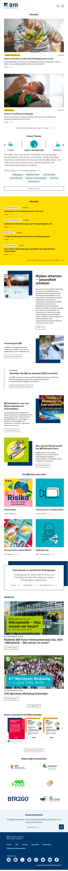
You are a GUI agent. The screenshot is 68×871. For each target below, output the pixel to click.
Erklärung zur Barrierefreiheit (16, 848)
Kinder (13, 585)
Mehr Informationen (43, 554)
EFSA (44, 373)
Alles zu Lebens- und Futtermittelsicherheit (20, 170)
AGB (16, 844)
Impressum (35, 844)
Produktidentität (34, 181)
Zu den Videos (41, 514)
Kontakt (24, 844)
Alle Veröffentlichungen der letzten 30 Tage (32, 128)
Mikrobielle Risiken (33, 174)
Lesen (6, 67)
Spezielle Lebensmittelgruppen (36, 178)
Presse (9, 844)
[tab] (34, 145)
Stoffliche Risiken (49, 174)
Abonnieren (32, 827)
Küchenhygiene (18, 174)
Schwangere (28, 585)
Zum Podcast (9, 514)
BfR (47, 160)
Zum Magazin (9, 554)
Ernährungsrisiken (16, 178)
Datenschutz (47, 844)
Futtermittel (54, 178)
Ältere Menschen (46, 585)
